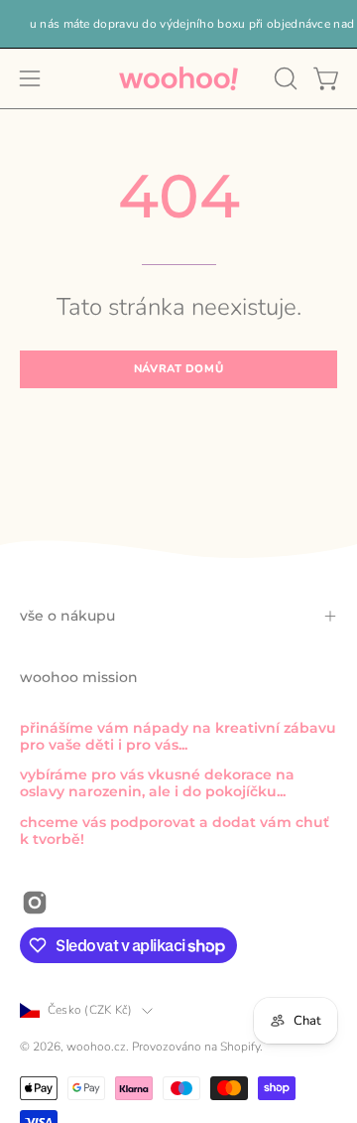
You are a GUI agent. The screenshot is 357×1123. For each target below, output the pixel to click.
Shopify (240, 1046)
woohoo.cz (96, 1046)
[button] (284, 78)
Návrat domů (178, 368)
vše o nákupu (67, 616)
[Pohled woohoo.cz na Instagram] (35, 902)
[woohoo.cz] (178, 78)
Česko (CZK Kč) (90, 1010)
